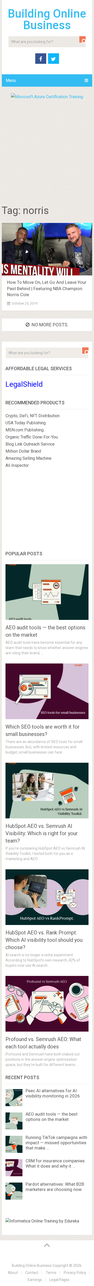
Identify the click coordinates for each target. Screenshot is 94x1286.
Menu (11, 80)
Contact (31, 1273)
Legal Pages (59, 1280)
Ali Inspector (17, 465)
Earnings (35, 1280)
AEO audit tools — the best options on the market (52, 1116)
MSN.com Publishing (24, 429)
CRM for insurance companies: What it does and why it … (56, 1163)
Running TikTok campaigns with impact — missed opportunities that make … (56, 1143)
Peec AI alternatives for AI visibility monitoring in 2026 (53, 1093)
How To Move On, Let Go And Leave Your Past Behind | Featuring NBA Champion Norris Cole (46, 288)
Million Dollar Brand (23, 451)
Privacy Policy (75, 1273)
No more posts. (50, 324)
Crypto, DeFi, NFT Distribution (32, 415)
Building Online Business (47, 19)
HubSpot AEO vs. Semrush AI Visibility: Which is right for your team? (41, 833)
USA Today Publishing (25, 422)
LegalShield (24, 384)
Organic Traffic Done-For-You (31, 437)
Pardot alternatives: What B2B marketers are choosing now (55, 1187)
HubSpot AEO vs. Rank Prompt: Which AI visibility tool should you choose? (44, 939)
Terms (51, 1273)
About (13, 1273)
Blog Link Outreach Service (30, 444)
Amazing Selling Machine (28, 458)
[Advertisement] (47, 150)
